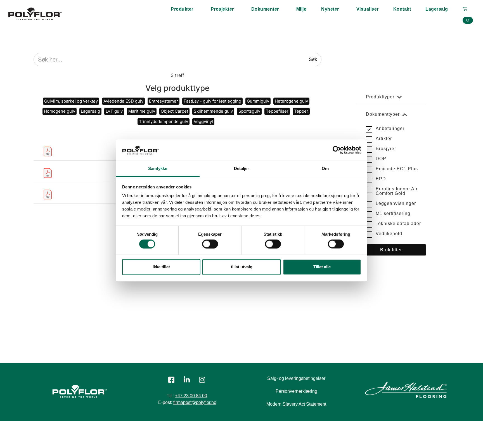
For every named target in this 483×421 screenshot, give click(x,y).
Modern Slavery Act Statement (296, 404)
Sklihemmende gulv (213, 111)
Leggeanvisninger (396, 203)
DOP (381, 158)
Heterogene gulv (291, 101)
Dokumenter (265, 9)
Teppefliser (277, 111)
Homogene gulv (59, 111)
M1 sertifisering (393, 213)
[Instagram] (202, 380)
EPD (381, 178)
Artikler (384, 138)
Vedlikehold (389, 233)
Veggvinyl (203, 121)
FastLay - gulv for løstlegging (212, 101)
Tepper (301, 111)
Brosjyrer (386, 148)
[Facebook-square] (171, 380)
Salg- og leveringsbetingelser (296, 378)
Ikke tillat (161, 266)
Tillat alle (322, 266)
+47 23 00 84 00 (191, 395)
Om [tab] (325, 168)
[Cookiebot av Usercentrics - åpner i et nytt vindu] (336, 150)
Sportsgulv (249, 111)
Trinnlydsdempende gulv (163, 121)
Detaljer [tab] (241, 168)
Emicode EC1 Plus (397, 168)
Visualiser (367, 9)
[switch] (210, 244)
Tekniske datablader (398, 223)
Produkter (182, 9)
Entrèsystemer (163, 101)
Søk (313, 59)
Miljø (301, 9)
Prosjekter (222, 9)
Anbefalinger (390, 128)
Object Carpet (174, 111)
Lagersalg (436, 9)
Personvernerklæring (296, 391)
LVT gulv (114, 111)
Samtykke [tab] (157, 168)
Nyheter (330, 9)
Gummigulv (258, 101)
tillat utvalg (241, 266)
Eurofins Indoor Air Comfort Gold (397, 191)
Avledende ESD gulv (123, 101)
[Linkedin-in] (187, 380)
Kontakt (402, 9)
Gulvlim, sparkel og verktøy (71, 101)
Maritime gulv (141, 111)
